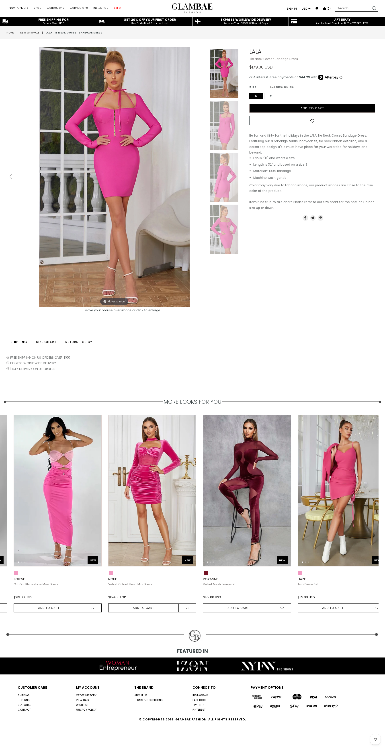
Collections (55, 8)
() (328, 8)
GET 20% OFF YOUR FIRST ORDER (150, 21)
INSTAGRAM (200, 695)
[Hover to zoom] (122, 176)
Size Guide (285, 87)
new (86, 560)
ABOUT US (140, 695)
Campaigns (79, 8)
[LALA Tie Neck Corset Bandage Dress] (224, 73)
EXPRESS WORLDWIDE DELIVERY (246, 21)
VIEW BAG (82, 700)
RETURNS (24, 700)
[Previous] (13, 493)
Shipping (18, 342)
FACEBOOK (199, 700)
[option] (141, 513)
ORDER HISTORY (86, 695)
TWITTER (198, 705)
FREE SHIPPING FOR (53, 21)
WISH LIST (82, 705)
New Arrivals (18, 8)
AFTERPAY (342, 21)
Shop (37, 8)
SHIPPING (23, 695)
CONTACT (24, 710)
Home (10, 32)
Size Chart (46, 342)
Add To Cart (41, 608)
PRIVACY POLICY (86, 710)
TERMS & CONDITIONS (148, 700)
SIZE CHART (25, 705)
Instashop (101, 8)
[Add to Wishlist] (312, 121)
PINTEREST (199, 710)
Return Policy (78, 342)
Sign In (292, 8)
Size (271, 87)
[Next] (87, 493)
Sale (117, 8)
